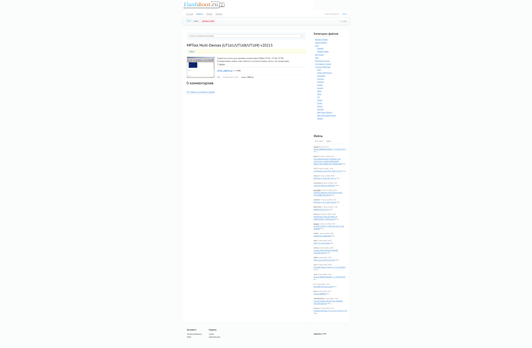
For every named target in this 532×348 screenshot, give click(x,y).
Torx (218, 77)
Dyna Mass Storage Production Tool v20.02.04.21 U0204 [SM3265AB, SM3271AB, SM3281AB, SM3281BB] (328, 161)
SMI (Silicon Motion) (324, 112)
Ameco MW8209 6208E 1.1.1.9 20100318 (329, 277)
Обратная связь (214, 337)
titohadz (316, 224)
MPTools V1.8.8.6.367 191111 (325, 178)
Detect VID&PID (321, 42)
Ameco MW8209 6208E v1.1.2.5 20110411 (330, 149)
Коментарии (319, 141)
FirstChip (320, 82)
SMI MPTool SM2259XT (323, 236)
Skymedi (320, 109)
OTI (318, 97)
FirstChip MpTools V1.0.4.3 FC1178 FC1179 (330, 310)
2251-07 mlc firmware (322, 243)
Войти (345, 14)
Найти (344, 21)
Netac (319, 91)
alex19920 (317, 190)
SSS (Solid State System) (326, 115)
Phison (319, 100)
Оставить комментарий (201, 92)
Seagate (320, 48)
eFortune (320, 79)
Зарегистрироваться (332, 14)
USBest (320, 118)
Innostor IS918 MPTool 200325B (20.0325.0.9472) (326, 251)
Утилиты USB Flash (322, 67)
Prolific (319, 103)
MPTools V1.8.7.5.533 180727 (325, 202)
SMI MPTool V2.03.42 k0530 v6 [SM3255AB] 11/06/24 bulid (325, 217)
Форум (218, 14)
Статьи (189, 14)
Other (319, 94)
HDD (317, 45)
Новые (196, 21)
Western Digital (323, 51)
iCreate (320, 85)
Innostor (320, 88)
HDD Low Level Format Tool (324, 260)
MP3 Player (319, 54)
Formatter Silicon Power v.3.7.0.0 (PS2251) (330, 267)
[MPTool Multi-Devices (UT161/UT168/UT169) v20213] (200, 58)
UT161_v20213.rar (224, 70)
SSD (317, 58)
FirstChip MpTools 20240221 (324, 185)
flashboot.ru (318, 333)
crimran (316, 147)
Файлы (199, 14)
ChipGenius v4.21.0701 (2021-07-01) (328, 171)
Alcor (319, 69)
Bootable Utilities (321, 39)
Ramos (320, 106)
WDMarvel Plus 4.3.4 (321, 209)
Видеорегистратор (322, 61)
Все (188, 21)
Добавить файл (208, 21)
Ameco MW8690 (320, 294)
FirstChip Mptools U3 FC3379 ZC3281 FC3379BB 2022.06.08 (328, 193)
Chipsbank (321, 76)
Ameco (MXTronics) (324, 72)
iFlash (209, 14)
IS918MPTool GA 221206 (323, 286)
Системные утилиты (323, 64)
